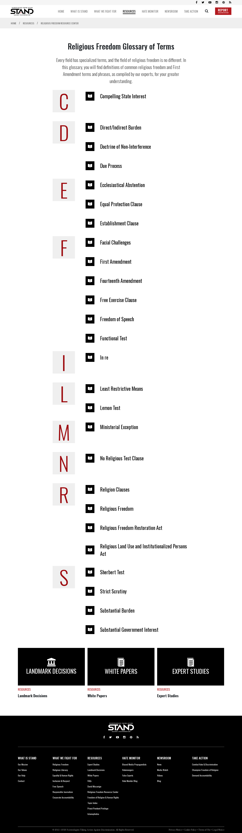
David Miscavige (94, 786)
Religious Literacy (60, 769)
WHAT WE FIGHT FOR (65, 758)
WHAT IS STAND (27, 758)
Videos (160, 775)
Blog (159, 780)
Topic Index (92, 802)
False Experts (127, 775)
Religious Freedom (61, 764)
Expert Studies (168, 695)
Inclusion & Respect (61, 780)
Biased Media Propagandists (134, 764)
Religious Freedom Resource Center (103, 791)
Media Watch (162, 769)
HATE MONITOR (131, 758)
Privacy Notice (175, 830)
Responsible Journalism (63, 791)
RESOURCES (95, 758)
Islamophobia (93, 813)
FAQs (90, 780)
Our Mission (23, 764)
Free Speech (58, 786)
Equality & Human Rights (63, 775)
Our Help (21, 775)
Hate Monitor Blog (129, 780)
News (159, 764)
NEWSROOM (164, 758)
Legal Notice (218, 830)
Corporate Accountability (63, 797)
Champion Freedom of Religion (205, 769)
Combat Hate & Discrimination (205, 764)
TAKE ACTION (200, 758)
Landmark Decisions (32, 695)
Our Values (22, 769)
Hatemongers (128, 769)
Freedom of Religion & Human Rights (103, 797)
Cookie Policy (190, 830)
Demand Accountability (202, 775)
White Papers (97, 695)
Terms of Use (204, 830)
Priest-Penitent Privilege (98, 808)
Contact (21, 780)
